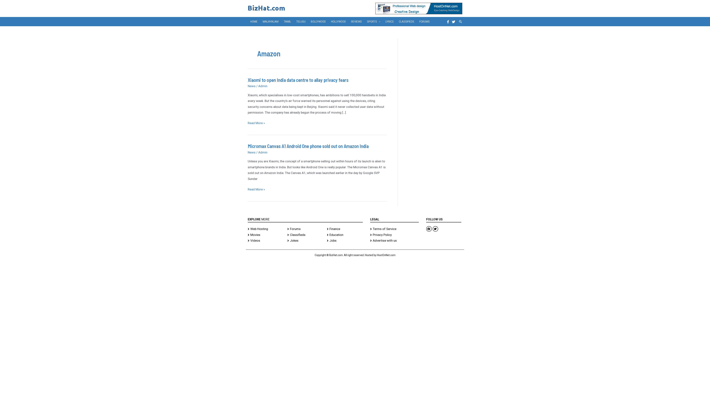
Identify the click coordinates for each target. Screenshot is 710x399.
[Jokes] (305, 241)
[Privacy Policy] (394, 235)
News (252, 86)
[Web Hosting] (266, 229)
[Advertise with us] (394, 241)
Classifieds (406, 21)
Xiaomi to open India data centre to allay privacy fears (298, 80)
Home (254, 21)
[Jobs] (345, 241)
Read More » (256, 123)
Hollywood (338, 21)
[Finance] (345, 229)
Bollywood (318, 21)
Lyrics (390, 21)
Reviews (356, 21)
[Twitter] (453, 21)
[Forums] (305, 229)
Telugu (301, 21)
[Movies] (266, 235)
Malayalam (270, 21)
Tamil (287, 21)
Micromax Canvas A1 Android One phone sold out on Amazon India (308, 146)
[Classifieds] (305, 235)
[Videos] (266, 241)
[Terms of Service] (394, 229)
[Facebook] (448, 21)
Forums (424, 21)
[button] (378, 21)
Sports (372, 21)
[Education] (345, 235)
